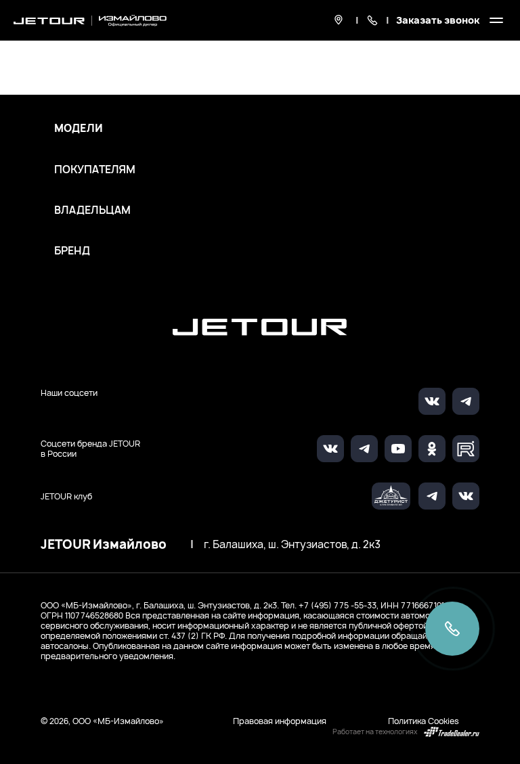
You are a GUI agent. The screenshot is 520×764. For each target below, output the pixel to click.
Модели (78, 128)
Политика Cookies (423, 721)
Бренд (72, 251)
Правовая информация (279, 721)
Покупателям (94, 170)
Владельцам (92, 210)
